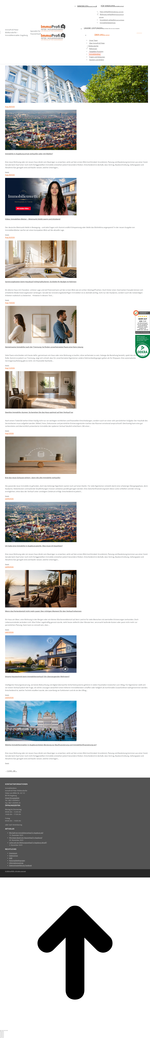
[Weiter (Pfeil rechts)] (3, 1034)
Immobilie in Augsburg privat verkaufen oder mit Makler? (29, 154)
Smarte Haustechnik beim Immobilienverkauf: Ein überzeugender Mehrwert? (37, 676)
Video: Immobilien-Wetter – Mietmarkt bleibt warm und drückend (32, 219)
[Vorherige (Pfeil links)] (1, 1034)
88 (14, 771)
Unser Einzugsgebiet (12, 798)
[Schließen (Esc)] (1, 1030)
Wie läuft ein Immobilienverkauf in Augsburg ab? (26, 833)
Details (7, 172)
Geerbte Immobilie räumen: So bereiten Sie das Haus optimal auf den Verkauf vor (39, 412)
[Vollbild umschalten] (5, 1030)
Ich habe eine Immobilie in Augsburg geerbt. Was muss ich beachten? (34, 546)
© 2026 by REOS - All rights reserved (15, 871)
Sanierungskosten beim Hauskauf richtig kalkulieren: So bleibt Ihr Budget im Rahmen (40, 281)
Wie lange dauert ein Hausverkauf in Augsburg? (25, 838)
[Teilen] (3, 1030)
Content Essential (10, 158)
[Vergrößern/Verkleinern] (7, 1030)
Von (18, 158)
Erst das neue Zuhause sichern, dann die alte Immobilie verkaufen (32, 477)
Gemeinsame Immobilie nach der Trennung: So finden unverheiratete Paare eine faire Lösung (44, 347)
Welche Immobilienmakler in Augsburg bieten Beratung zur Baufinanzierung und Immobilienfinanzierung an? (51, 745)
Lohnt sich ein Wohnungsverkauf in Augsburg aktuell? (28, 843)
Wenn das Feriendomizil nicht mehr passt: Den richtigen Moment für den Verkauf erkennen (43, 611)
